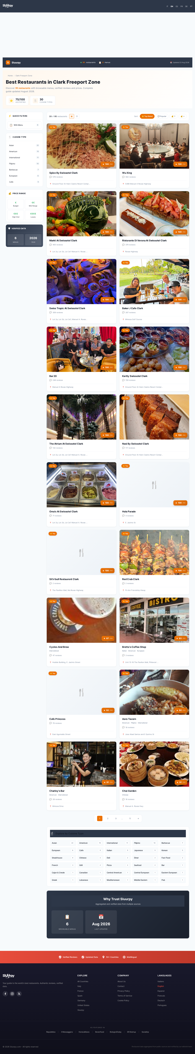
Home (10, 76)
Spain (79, 996)
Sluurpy (80, 1010)
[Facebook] (5, 993)
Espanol (161, 991)
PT (191, 6)
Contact (121, 986)
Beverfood (99, 1032)
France (80, 991)
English (161, 986)
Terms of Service (125, 996)
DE (186, 6)
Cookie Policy (123, 1000)
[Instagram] (12, 993)
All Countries (82, 981)
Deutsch (161, 1000)
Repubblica (50, 1032)
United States (83, 1005)
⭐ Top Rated (147, 116)
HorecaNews (84, 1032)
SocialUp (145, 1032)
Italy (79, 986)
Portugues (162, 1005)
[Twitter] (19, 993)
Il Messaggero (67, 1032)
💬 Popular (162, 116)
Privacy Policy (124, 991)
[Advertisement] (97, 33)
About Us (121, 981)
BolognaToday (115, 1032)
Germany (81, 1000)
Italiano (161, 981)
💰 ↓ (183, 116)
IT (167, 6)
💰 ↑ (173, 116)
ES (177, 6)
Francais (161, 996)
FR (182, 6)
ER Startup (131, 1032)
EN (172, 6)
